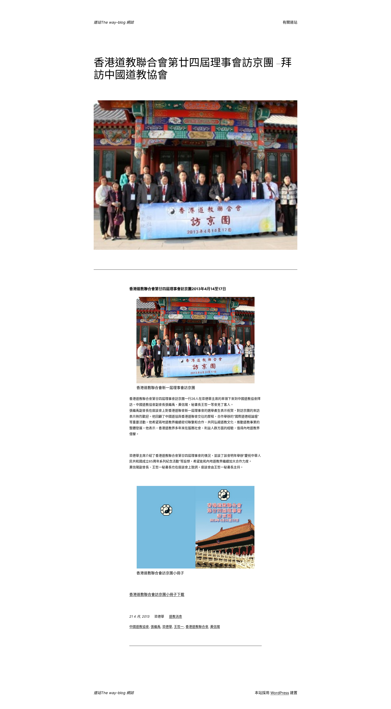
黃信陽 (215, 627)
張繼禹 (155, 627)
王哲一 (179, 627)
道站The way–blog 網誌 (114, 22)
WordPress (279, 693)
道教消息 (175, 616)
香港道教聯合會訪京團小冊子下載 (156, 594)
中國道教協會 (139, 627)
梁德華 (167, 627)
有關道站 (290, 22)
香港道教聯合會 (197, 627)
